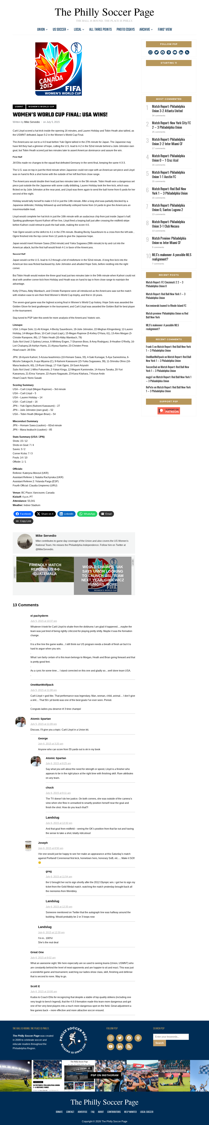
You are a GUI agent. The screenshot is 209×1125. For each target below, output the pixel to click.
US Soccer (59, 30)
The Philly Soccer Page (104, 11)
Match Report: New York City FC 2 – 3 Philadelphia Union (171, 125)
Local (77, 30)
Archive (145, 30)
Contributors (114, 1112)
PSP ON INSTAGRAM (104, 1075)
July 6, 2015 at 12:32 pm (59, 823)
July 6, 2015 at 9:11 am (58, 793)
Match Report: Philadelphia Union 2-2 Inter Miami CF (168, 141)
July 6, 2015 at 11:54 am (59, 876)
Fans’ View (165, 30)
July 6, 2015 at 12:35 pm (59, 906)
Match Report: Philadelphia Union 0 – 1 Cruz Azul (168, 158)
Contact (70, 1112)
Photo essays (126, 30)
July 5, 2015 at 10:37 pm (43, 621)
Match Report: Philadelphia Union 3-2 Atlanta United (168, 108)
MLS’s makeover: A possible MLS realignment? (171, 256)
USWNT (19, 106)
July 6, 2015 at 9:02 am (43, 957)
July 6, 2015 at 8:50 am (50, 848)
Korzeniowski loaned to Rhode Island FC (166, 305)
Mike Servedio (32, 122)
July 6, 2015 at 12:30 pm (51, 932)
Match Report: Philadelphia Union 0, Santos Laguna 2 (168, 207)
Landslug (52, 817)
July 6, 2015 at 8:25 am (58, 763)
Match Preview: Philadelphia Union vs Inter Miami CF (169, 240)
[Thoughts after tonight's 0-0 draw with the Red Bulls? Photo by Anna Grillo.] (142, 1076)
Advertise (82, 1112)
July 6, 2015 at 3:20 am (50, 743)
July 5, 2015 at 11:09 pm (43, 724)
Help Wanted (130, 1112)
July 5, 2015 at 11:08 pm (43, 690)
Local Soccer (146, 1112)
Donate (59, 1112)
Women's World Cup (41, 106)
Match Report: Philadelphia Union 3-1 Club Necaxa (168, 223)
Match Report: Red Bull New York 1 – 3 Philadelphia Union (170, 190)
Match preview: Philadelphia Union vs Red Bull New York (167, 315)
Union (41, 30)
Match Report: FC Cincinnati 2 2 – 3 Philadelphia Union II (164, 284)
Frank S (150, 347)
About (101, 1112)
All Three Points (100, 30)
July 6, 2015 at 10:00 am (43, 991)
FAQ (92, 1112)
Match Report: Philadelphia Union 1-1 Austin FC (168, 174)
